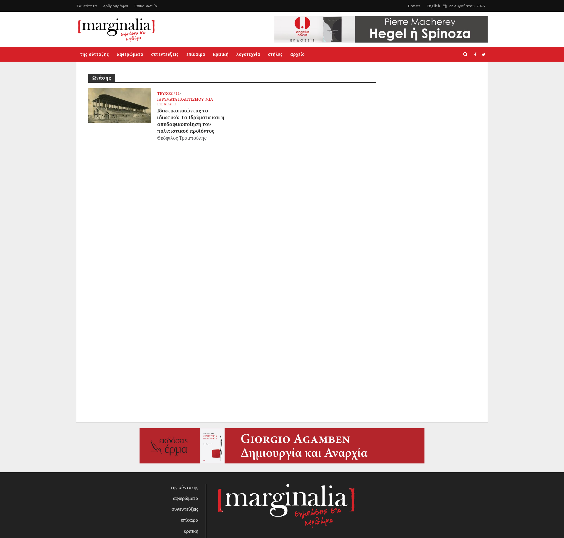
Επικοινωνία (145, 6)
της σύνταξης (94, 54)
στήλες (275, 54)
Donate (414, 6)
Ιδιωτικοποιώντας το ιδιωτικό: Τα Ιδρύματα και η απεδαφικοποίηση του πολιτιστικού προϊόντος (190, 120)
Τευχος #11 (168, 93)
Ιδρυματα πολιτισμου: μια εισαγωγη (185, 102)
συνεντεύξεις (165, 54)
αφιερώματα (130, 54)
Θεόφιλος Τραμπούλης (182, 138)
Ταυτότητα (86, 6)
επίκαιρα (195, 54)
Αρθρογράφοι (115, 6)
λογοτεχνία (248, 54)
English (433, 6)
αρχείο (297, 54)
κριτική (221, 54)
